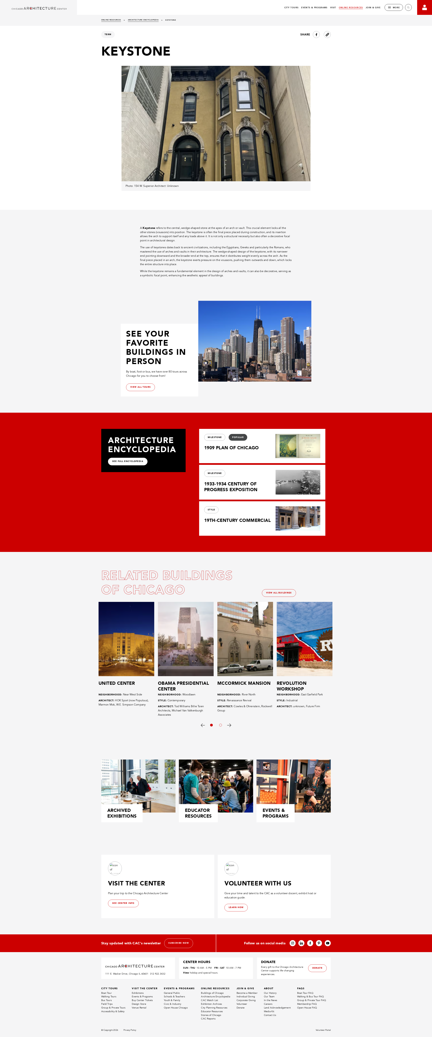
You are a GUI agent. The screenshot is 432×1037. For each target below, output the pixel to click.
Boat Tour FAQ (305, 993)
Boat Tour (106, 993)
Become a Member (247, 993)
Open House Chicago (176, 1007)
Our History (270, 993)
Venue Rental (139, 1007)
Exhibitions (138, 993)
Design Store (139, 1004)
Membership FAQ (307, 1004)
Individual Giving (246, 996)
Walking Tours (108, 996)
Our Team (269, 996)
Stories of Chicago (211, 1015)
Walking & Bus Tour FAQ (310, 996)
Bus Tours (106, 1000)
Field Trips (107, 1004)
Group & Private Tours (113, 1007)
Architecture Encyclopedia (215, 996)
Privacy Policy (130, 1030)
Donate (241, 1007)
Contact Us (270, 1015)
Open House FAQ (307, 1007)
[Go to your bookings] (424, 7)
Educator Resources (212, 1011)
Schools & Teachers (174, 996)
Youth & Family (172, 1000)
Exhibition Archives (211, 1004)
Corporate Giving (246, 1000)
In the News (270, 1000)
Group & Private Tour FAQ (311, 1000)
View (186, 973)
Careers (268, 1004)
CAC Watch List (209, 1000)
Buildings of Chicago (212, 993)
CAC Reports (208, 1018)
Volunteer (242, 1004)
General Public (172, 993)
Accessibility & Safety (113, 1011)
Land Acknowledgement (277, 1007)
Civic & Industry (172, 1004)
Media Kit (269, 1011)
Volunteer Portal (323, 1030)
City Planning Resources (214, 1007)
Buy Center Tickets (142, 1000)
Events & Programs (142, 996)
